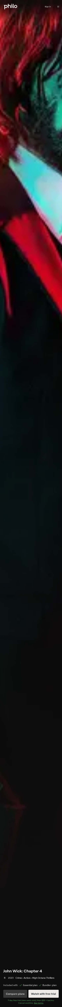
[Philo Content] (58, 6)
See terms (38, 1003)
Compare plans (15, 993)
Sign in (48, 6)
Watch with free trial (43, 993)
